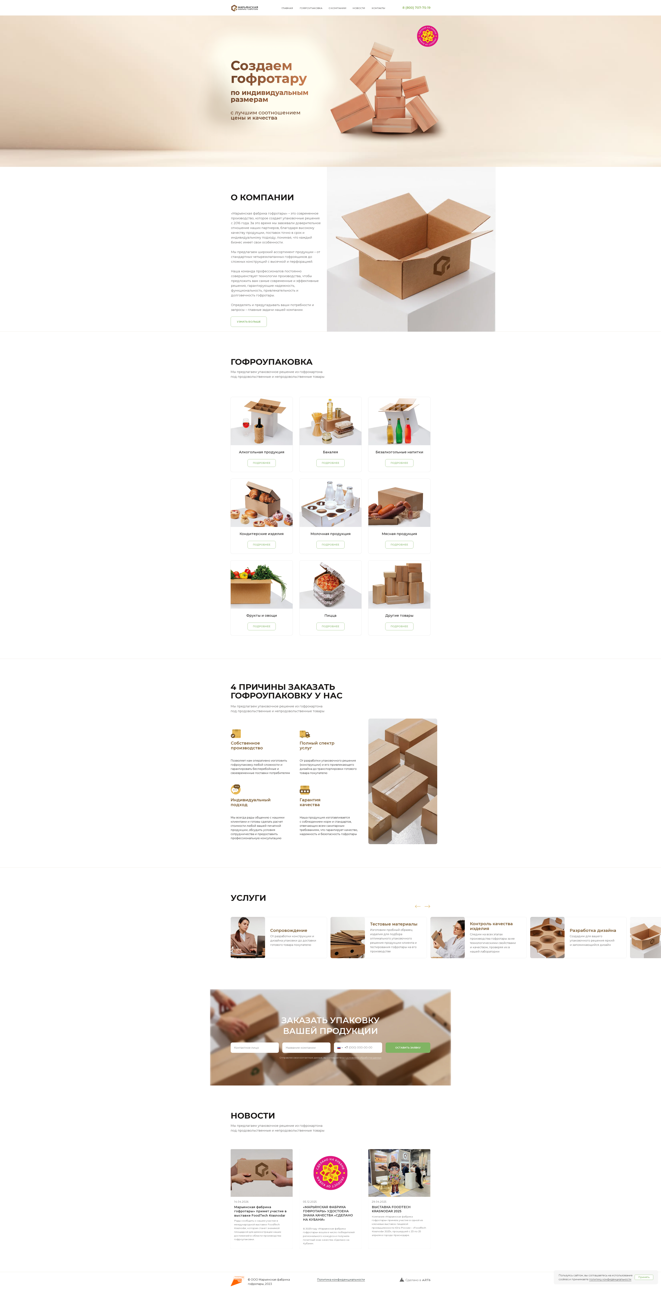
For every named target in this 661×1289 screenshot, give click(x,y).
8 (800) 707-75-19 (416, 8)
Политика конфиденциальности (341, 1279)
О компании (337, 8)
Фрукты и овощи (261, 615)
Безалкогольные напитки (399, 452)
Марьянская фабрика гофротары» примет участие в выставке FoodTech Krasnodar (260, 1211)
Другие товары (399, 615)
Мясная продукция (399, 534)
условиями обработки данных (363, 1057)
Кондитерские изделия (262, 534)
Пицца (330, 615)
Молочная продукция (331, 534)
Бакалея (330, 452)
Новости (359, 8)
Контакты (378, 8)
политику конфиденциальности (610, 1279)
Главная (287, 8)
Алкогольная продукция (261, 452)
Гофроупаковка (311, 8)
